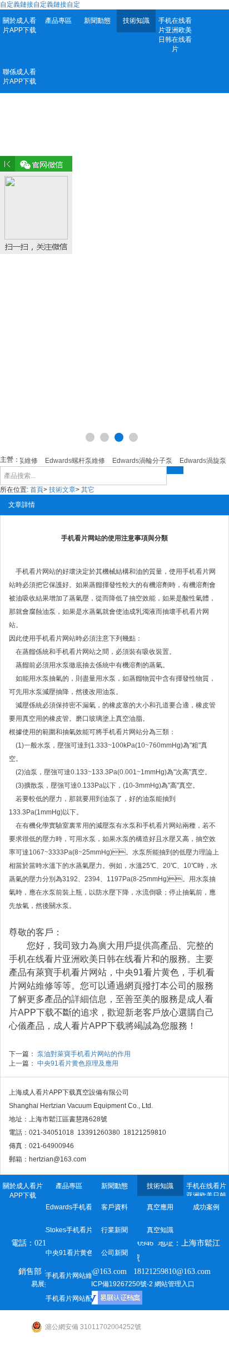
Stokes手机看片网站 (68, 1230)
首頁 (36, 490)
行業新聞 (114, 1230)
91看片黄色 (156, 972)
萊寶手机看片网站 (71, 972)
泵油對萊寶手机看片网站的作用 (84, 1054)
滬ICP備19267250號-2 (118, 1284)
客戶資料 (114, 1207)
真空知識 (160, 1230)
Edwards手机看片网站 (68, 1207)
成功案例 (206, 1207)
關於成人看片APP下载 (19, 25)
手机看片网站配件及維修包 (68, 1298)
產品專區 (58, 21)
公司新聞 (114, 1253)
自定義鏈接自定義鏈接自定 (40, 4)
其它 (87, 490)
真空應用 (160, 1207)
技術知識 (136, 21)
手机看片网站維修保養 (68, 1276)
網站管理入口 (175, 1284)
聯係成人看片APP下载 (19, 76)
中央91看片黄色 (68, 1253)
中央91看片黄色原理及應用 (77, 1063)
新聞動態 (97, 21)
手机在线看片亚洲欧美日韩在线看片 (175, 35)
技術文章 (62, 490)
